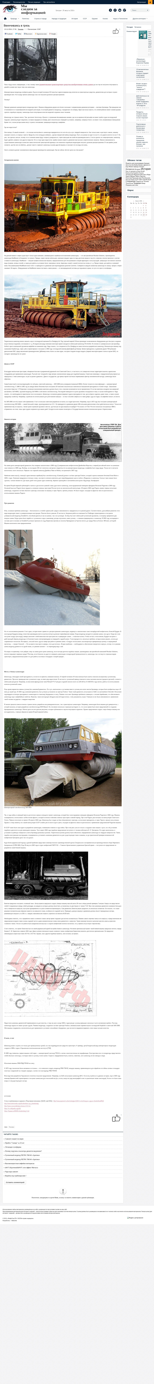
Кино (138, 171)
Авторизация (141, 2)
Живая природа (134, 166)
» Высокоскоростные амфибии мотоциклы (19, 1163)
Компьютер (129, 173)
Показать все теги (132, 185)
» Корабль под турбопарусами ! (15, 1176)
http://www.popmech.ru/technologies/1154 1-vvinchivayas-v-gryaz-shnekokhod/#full (78, 1101)
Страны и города (40, 19)
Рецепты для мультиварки (135, 163)
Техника (20, 29)
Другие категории (139, 19)
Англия (131, 165)
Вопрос (140, 165)
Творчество (139, 181)
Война (136, 165)
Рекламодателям (19, 2)
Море (148, 174)
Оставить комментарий (15, 1182)
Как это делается (131, 171)
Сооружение (131, 181)
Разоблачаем (146, 178)
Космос (105, 19)
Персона (142, 176)
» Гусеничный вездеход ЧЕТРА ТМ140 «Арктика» (22, 1155)
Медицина (137, 174)
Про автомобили (49, 2)
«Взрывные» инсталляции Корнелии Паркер (142, 61)
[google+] (124, 10)
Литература (129, 174)
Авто (127, 165)
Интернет (138, 169)
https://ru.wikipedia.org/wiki (12, 1108)
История (75, 19)
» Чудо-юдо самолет (11, 1171)
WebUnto (14, 1220)
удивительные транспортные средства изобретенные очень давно (66, 84)
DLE (19, 1218)
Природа (13, 19)
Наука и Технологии (120, 19)
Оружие (95, 19)
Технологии (129, 183)
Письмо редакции (34, 2)
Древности (147, 165)
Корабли (136, 173)
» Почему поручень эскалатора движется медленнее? (23, 1151)
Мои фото (143, 174)
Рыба (132, 179)
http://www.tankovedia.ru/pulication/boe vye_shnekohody (21, 1103)
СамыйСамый (146, 179)
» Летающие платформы (12, 1147)
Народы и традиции (59, 19)
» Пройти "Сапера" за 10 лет (14, 1143)
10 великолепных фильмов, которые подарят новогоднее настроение (142, 73)
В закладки (6, 2)
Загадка (141, 166)
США (140, 179)
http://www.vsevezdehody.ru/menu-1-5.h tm (17, 1106)
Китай (142, 171)
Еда (127, 166)
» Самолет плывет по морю (13, 1139)
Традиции (137, 183)
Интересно (130, 169)
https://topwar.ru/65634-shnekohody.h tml (16, 1111)
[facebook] (115, 10)
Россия (128, 179)
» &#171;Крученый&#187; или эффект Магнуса (21, 1167)
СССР (85, 19)
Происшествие (136, 178)
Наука (128, 176)
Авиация (146, 163)
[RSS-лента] (110, 10)
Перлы (137, 176)
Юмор (143, 183)
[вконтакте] (119, 10)
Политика (25, 19)
